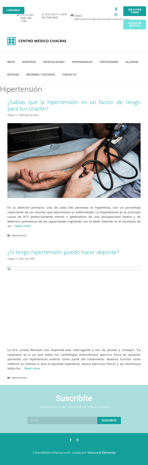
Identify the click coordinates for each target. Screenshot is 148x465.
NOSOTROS (29, 62)
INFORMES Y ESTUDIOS (40, 74)
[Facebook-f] (116, 9)
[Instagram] (116, 14)
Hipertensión (19, 235)
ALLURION (131, 62)
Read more (23, 226)
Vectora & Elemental (101, 452)
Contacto (69, 74)
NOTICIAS (13, 74)
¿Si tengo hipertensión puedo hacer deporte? (63, 252)
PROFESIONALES (82, 62)
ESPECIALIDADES (54, 62)
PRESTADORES (109, 62)
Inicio (11, 62)
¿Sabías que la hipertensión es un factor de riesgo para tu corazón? (74, 105)
